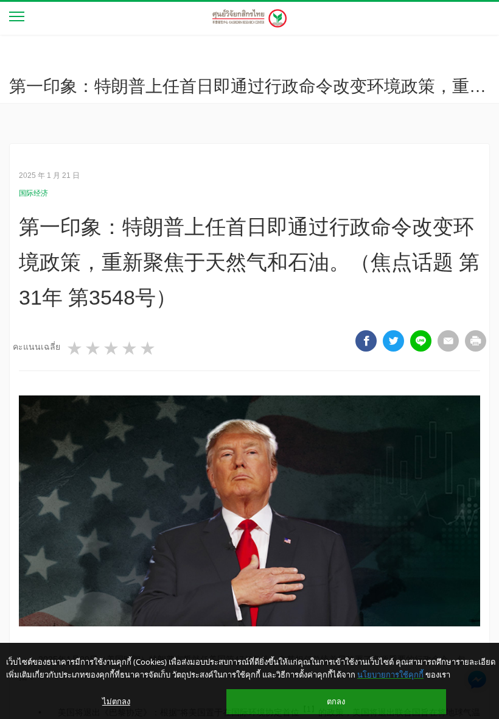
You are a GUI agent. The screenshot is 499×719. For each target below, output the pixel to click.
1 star (75, 348)
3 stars (112, 348)
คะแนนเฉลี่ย (36, 347)
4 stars (130, 348)
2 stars (94, 348)
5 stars (148, 348)
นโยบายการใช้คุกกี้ (390, 674)
